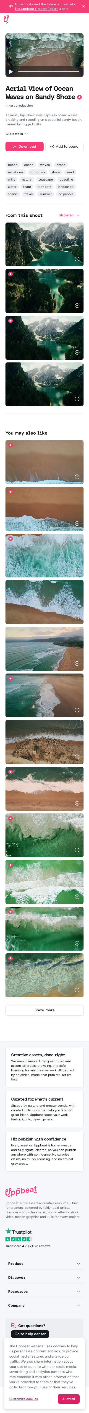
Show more (44, 1010)
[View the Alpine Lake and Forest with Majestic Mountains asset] (44, 291)
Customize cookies (23, 1399)
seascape (46, 179)
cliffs (11, 179)
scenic (13, 194)
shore (56, 172)
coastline (66, 179)
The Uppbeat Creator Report (36, 9)
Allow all (68, 1399)
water (12, 187)
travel (28, 194)
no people (65, 194)
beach (12, 165)
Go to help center (30, 1334)
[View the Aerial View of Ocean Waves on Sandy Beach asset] (44, 462)
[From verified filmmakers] (55, 259)
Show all (66, 215)
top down (37, 172)
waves (45, 165)
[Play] (10, 71)
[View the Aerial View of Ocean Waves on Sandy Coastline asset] (44, 649)
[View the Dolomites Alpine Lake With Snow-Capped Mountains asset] (44, 384)
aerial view (16, 172)
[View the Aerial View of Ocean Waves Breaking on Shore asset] (44, 835)
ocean (28, 165)
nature (26, 179)
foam (27, 187)
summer (46, 194)
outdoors (44, 187)
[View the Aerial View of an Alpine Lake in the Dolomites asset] (44, 337)
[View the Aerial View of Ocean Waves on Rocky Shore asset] (44, 742)
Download (27, 146)
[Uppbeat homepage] (6, 19)
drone (61, 165)
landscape (65, 187)
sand (70, 172)
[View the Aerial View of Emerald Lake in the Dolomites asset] (44, 244)
